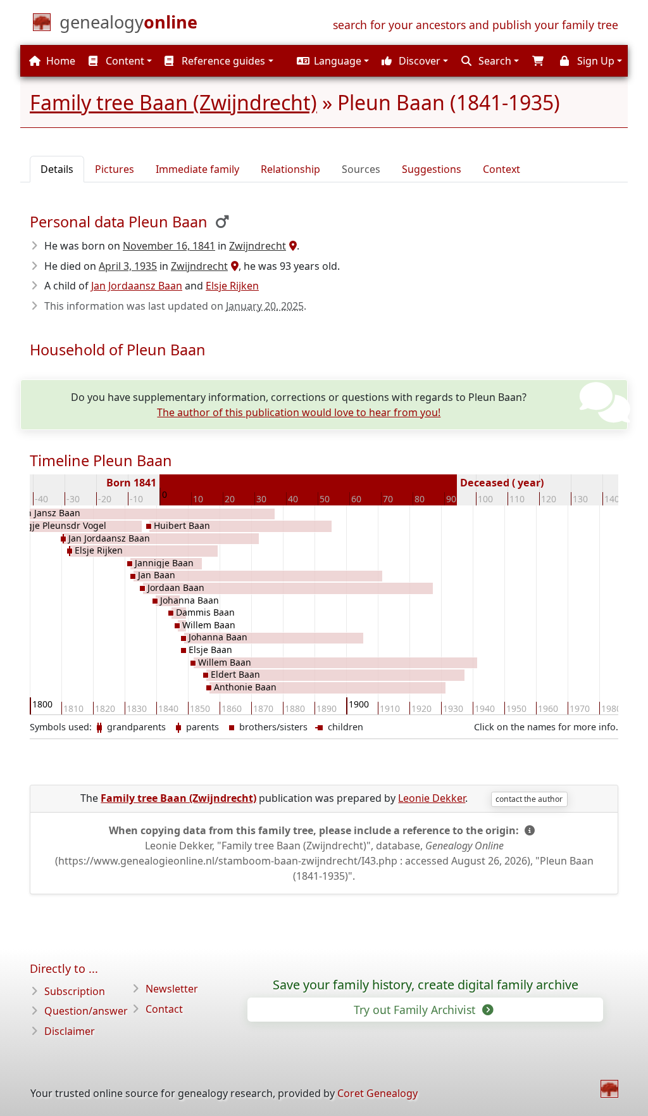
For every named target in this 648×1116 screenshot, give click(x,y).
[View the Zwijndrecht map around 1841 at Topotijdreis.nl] (291, 246)
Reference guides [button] (222, 61)
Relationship (290, 169)
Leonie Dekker (431, 798)
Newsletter (172, 989)
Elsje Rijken (232, 286)
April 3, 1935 (128, 266)
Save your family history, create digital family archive (425, 984)
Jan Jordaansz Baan (136, 286)
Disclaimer (69, 1031)
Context (501, 169)
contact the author (529, 799)
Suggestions (431, 169)
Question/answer (86, 1011)
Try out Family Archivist (416, 1009)
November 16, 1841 (169, 246)
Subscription (74, 991)
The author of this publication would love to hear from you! (298, 412)
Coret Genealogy (377, 1093)
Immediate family (197, 169)
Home (59, 61)
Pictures (114, 169)
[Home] (609, 1089)
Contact (164, 1009)
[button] (331, 61)
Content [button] (123, 61)
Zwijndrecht (257, 246)
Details (56, 169)
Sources (361, 169)
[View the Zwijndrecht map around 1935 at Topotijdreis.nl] (233, 266)
